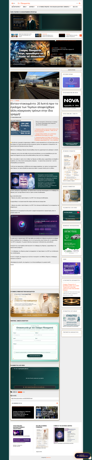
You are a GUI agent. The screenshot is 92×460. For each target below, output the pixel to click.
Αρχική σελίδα (39, 451)
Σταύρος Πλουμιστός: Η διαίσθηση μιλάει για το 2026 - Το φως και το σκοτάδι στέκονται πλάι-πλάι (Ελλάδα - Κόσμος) (71, 287)
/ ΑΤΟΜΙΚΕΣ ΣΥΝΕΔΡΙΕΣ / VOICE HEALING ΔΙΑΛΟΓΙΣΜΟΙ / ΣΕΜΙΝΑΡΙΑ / (53, 6)
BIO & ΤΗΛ (75, 6)
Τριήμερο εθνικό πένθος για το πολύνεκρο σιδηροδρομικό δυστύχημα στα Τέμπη (45, 134)
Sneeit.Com (48, 457)
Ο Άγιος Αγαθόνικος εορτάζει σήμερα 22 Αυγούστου (14, 36)
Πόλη (36, 338)
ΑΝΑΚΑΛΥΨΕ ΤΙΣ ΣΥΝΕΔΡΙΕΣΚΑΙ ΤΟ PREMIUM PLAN (71, 144)
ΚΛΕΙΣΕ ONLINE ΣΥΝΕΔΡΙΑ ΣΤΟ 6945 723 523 (35, 315)
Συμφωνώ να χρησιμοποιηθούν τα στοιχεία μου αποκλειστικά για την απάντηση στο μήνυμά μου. (33, 352)
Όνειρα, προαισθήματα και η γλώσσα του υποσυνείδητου (29, 63)
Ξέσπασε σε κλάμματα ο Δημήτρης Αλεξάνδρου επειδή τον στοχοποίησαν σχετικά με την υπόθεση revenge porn (22, 413)
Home (12, 100)
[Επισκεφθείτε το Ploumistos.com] (25, 22)
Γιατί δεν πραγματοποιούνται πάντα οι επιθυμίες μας (62, 36)
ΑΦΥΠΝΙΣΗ (31, 6)
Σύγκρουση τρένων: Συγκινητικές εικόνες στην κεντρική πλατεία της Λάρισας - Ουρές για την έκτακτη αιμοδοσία (46, 130)
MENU (24, 6)
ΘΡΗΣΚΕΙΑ (81, 34)
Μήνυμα (15, 343)
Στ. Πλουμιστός (24, 3)
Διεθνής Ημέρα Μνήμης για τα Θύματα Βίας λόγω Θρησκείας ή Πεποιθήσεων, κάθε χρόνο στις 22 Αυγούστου (38, 34)
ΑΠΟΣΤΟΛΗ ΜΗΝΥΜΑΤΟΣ (34, 355)
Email (14, 338)
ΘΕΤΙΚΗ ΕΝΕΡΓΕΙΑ (63, 34)
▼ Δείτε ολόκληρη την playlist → (72, 219)
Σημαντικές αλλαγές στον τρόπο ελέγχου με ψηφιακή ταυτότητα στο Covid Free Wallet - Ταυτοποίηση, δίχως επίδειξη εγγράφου (46, 413)
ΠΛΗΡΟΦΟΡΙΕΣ (16, 6)
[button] (71, 129)
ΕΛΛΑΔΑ (17, 100)
